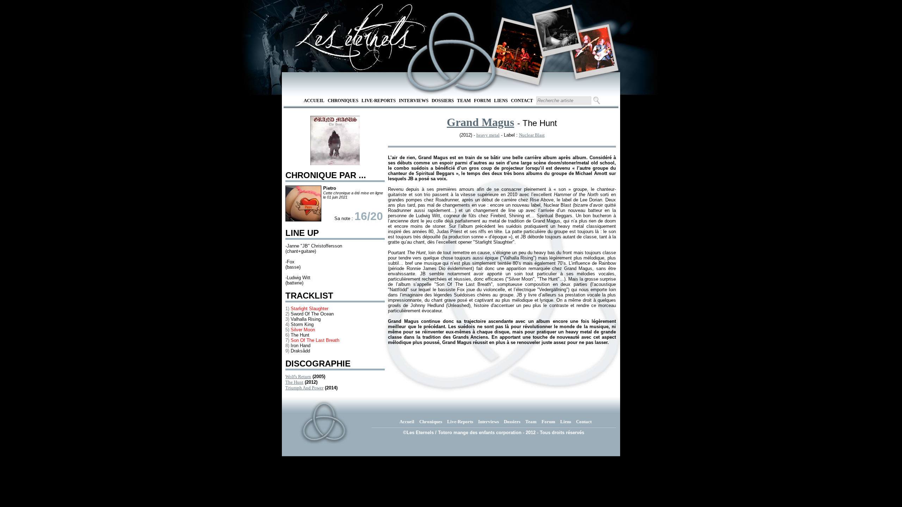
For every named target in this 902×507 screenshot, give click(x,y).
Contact (522, 100)
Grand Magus (480, 122)
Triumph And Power (304, 387)
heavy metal (488, 135)
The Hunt (294, 382)
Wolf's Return (298, 376)
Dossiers (443, 100)
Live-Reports (379, 100)
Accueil (314, 100)
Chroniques (343, 100)
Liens (501, 100)
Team (464, 100)
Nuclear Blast (532, 135)
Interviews (413, 100)
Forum (482, 100)
